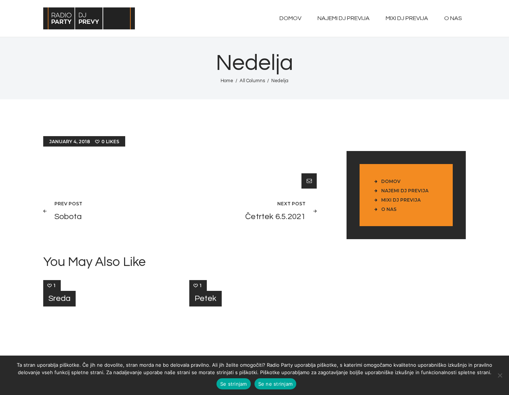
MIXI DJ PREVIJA (401, 200)
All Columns (252, 80)
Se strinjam (233, 384)
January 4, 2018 (69, 141)
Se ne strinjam (275, 384)
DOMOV (391, 181)
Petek (205, 298)
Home (227, 80)
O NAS (388, 209)
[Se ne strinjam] (499, 375)
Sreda (59, 298)
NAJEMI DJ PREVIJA (405, 190)
